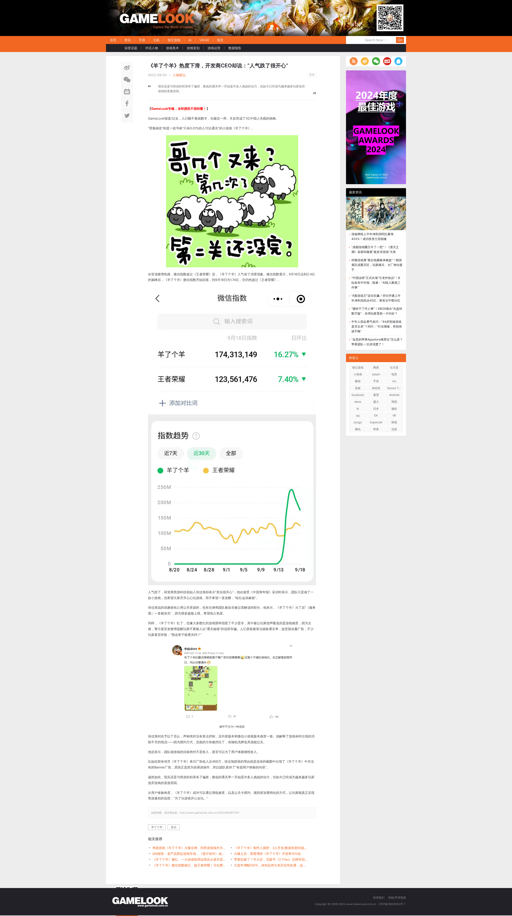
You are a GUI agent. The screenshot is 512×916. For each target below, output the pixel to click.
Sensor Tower (395, 388)
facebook (358, 395)
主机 (156, 40)
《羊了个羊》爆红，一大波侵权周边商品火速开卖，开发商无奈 (189, 859)
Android (394, 395)
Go (400, 40)
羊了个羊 (156, 827)
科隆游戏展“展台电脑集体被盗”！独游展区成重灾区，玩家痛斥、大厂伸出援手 (376, 265)
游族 (358, 388)
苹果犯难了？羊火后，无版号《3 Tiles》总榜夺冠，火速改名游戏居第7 (270, 859)
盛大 (376, 401)
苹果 (376, 429)
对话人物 (151, 48)
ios (394, 381)
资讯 (127, 40)
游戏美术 (172, 48)
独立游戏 (174, 40)
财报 (394, 422)
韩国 (394, 401)
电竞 (220, 40)
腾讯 (358, 429)
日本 (376, 408)
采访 (173, 827)
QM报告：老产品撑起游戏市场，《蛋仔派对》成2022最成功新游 (189, 854)
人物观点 (179, 75)
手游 (142, 40)
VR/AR (204, 40)
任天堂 (394, 367)
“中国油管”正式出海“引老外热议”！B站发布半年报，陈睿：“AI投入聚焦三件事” (375, 282)
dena (357, 401)
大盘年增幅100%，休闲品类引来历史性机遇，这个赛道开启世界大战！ (270, 865)
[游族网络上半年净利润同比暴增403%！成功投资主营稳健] (376, 213)
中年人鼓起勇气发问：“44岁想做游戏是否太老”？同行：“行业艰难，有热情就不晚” (376, 326)
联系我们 (378, 897)
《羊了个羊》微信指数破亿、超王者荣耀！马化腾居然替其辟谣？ (189, 865)
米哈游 (376, 388)
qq (358, 415)
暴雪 (376, 395)
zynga (358, 422)
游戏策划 (193, 48)
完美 (394, 429)
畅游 (358, 381)
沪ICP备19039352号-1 (392, 904)
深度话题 (130, 48)
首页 (113, 40)
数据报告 (234, 48)
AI (189, 40)
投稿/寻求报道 (397, 897)
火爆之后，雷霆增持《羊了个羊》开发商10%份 (267, 854)
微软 (394, 408)
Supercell (376, 422)
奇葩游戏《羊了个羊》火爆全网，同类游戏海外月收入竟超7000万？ (189, 848)
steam (376, 374)
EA (376, 415)
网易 (376, 367)
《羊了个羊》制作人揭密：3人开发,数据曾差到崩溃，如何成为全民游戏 (270, 848)
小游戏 (358, 374)
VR (394, 415)
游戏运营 (214, 48)
